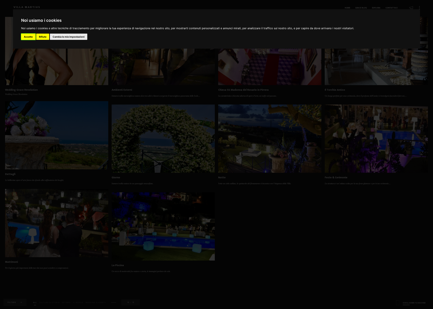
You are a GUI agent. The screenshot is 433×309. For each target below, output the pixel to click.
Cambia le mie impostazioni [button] (69, 36)
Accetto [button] (28, 36)
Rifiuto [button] (43, 36)
